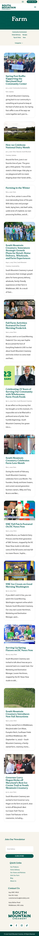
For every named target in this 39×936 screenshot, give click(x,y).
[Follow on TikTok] (27, 925)
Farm (24, 37)
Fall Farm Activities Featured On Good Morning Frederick (16, 325)
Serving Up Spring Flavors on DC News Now (19, 649)
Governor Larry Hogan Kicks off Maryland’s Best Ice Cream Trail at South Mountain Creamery (17, 783)
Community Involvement (19, 32)
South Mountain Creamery (24, 401)
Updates (11, 92)
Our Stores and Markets (17, 873)
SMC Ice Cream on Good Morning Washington (19, 586)
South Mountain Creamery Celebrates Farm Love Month (17, 460)
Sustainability (15, 266)
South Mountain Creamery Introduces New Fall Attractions (17, 714)
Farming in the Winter (18, 188)
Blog (11, 878)
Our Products (14, 867)
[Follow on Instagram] (21, 925)
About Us (13, 881)
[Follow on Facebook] (16, 925)
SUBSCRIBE (19, 856)
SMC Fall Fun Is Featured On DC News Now (19, 526)
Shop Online (32, 1)
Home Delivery (16, 35)
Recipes (25, 35)
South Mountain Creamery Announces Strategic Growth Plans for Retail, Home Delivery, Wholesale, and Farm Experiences (18, 252)
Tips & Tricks (17, 37)
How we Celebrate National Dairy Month (18, 146)
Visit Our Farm (14, 875)
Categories (18, 43)
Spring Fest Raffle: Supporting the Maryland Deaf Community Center (16, 80)
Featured (18, 152)
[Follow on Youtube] (11, 925)
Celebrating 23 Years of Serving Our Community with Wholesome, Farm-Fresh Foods (19, 393)
